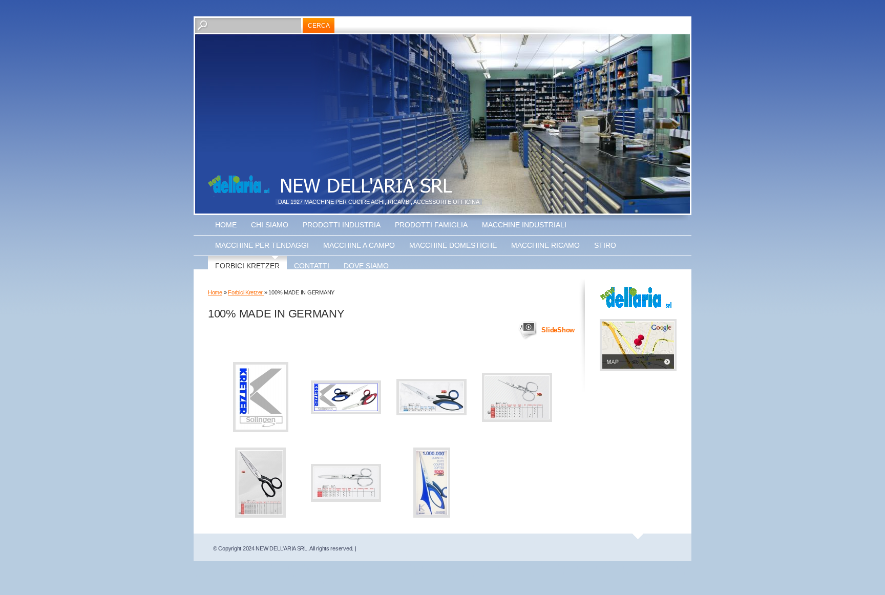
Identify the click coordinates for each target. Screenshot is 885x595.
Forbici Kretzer (247, 266)
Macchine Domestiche (453, 245)
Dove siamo (366, 266)
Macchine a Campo (359, 245)
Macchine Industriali (524, 225)
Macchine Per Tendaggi (262, 245)
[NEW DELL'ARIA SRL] (238, 186)
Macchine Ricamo (545, 245)
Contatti (311, 266)
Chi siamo (269, 225)
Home (226, 225)
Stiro (605, 245)
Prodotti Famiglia (431, 225)
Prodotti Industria (342, 225)
